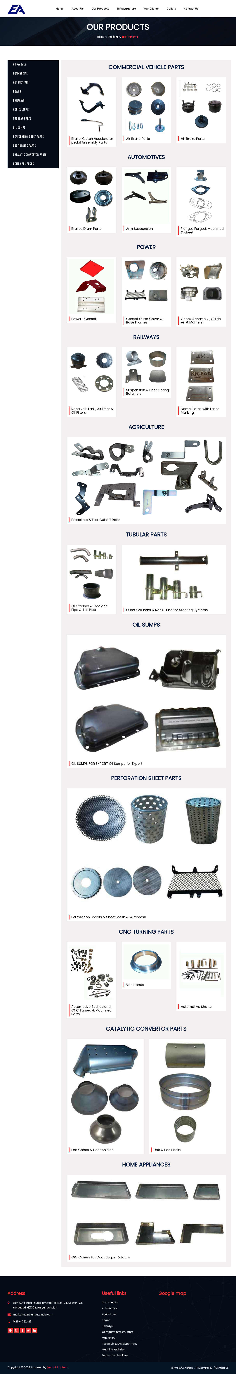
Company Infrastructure (117, 1332)
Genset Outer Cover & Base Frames (144, 320)
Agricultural (109, 1314)
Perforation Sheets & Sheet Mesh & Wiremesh (108, 917)
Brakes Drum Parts (86, 228)
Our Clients (151, 8)
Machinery (108, 1338)
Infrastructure (126, 8)
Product (113, 37)
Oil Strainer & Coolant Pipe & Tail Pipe (89, 608)
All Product (19, 64)
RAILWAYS (19, 100)
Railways (107, 1326)
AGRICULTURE (21, 109)
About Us (78, 8)
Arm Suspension (139, 228)
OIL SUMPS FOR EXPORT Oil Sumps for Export (106, 763)
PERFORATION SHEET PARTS (28, 137)
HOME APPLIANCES (23, 164)
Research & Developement (119, 1343)
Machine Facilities (113, 1349)
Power (106, 1320)
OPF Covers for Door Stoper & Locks (100, 1257)
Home (60, 8)
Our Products (100, 8)
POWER (17, 91)
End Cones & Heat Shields (92, 1149)
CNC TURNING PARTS (24, 146)
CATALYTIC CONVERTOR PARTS (30, 155)
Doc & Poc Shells (167, 1149)
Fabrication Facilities (115, 1355)
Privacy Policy (204, 1368)
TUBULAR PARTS (22, 118)
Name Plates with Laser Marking (200, 410)
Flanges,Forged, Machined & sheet (202, 230)
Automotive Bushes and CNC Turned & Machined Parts (91, 1010)
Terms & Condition (182, 1368)
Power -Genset (83, 318)
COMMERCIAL (20, 73)
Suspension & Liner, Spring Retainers (147, 392)
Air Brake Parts (138, 138)
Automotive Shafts (196, 1006)
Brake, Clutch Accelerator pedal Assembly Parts (92, 140)
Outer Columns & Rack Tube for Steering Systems (167, 610)
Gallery (171, 8)
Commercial (110, 1302)
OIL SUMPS (19, 127)
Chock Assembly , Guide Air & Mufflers (201, 320)
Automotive (109, 1308)
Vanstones (135, 984)
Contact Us (191, 8)
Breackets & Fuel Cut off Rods (95, 519)
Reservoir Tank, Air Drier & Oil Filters (92, 410)
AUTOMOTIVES (21, 82)
